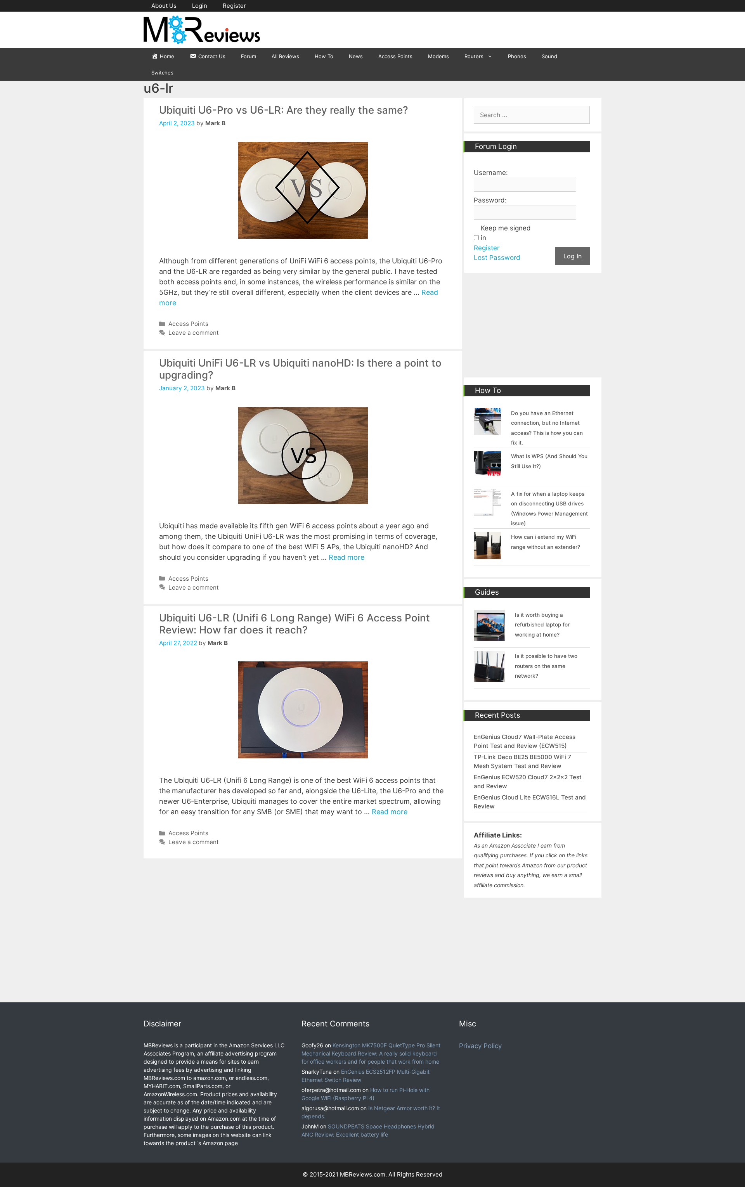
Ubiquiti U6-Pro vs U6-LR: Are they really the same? (283, 110)
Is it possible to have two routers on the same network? (546, 666)
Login (199, 5)
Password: (490, 200)
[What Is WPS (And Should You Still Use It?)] (487, 474)
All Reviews (285, 56)
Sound (549, 56)
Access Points (395, 56)
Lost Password (497, 257)
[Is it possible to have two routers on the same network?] (489, 677)
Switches (162, 72)
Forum (248, 56)
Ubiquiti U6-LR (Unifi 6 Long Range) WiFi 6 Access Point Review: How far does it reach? (294, 624)
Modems (438, 56)
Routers (473, 56)
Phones (517, 56)
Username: (491, 172)
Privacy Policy (480, 1046)
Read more (346, 557)
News (356, 56)
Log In (572, 256)
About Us (164, 5)
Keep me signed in (506, 233)
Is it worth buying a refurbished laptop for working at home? (542, 625)
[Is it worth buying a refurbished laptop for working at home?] (489, 636)
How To (324, 56)
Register (234, 5)
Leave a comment (193, 332)
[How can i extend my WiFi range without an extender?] (487, 554)
